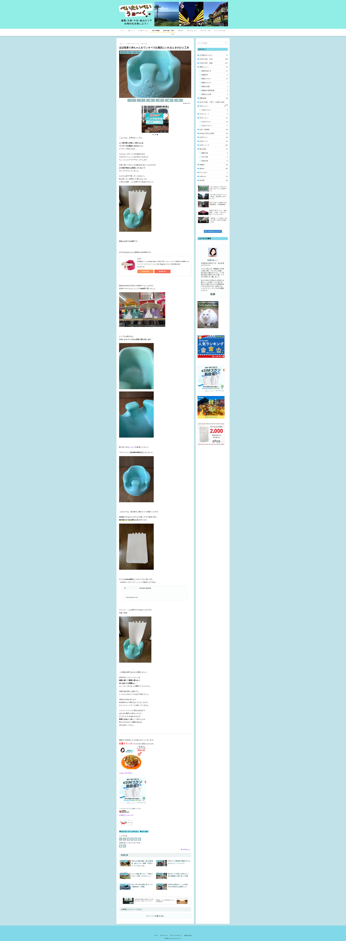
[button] (178, 100)
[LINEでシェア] (160, 100)
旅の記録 (214, 149)
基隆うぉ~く (214, 67)
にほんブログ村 (124, 773)
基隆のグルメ (214, 79)
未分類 (214, 180)
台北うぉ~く (214, 118)
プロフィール (164, 935)
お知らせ (214, 176)
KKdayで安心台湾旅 (214, 133)
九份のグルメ (214, 110)
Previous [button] (144, 118)
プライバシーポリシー (176, 935)
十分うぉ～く (214, 114)
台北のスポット (214, 125)
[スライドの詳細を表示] (155, 119)
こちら (131, 447)
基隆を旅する (214, 71)
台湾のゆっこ (212, 260)
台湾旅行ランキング (125, 815)
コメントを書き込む (155, 916)
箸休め (214, 168)
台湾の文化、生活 (214, 59)
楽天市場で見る (162, 271)
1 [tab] (153, 134)
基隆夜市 (214, 75)
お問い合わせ (188, 935)
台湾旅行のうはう (214, 55)
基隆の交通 (214, 86)
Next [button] (166, 118)
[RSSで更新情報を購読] (124, 846)
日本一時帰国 (145, 831)
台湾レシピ (214, 141)
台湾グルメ (214, 137)
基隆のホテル (214, 83)
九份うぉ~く (212, 106)
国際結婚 (214, 98)
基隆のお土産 (214, 94)
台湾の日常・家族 (214, 63)
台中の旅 (214, 157)
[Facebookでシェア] (141, 100)
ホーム (156, 935)
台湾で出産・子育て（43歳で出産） (130, 831)
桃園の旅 (214, 153)
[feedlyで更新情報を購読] (120, 846)
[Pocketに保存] (150, 100)
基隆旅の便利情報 (214, 90)
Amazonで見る (145, 271)
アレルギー (214, 172)
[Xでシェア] (131, 100)
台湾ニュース (214, 145)
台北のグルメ (214, 122)
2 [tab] (155, 134)
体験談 (214, 165)
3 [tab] (157, 134)
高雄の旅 (214, 161)
